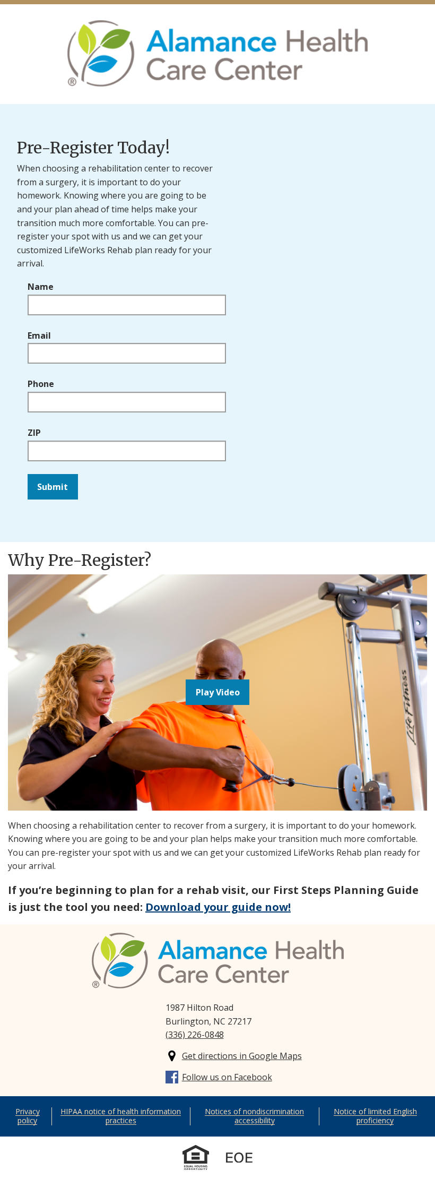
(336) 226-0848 (195, 1034)
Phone (41, 384)
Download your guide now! (218, 907)
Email (39, 335)
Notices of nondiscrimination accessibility (254, 1115)
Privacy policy (27, 1115)
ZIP (34, 432)
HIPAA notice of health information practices (120, 1115)
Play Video (218, 692)
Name (41, 286)
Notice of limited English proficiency (375, 1115)
